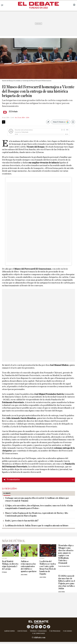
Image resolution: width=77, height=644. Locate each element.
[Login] (74, 5)
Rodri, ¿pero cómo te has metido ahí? (21, 520)
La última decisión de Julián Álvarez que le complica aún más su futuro (36, 525)
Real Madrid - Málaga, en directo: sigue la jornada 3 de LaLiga (10, 565)
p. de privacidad (54, 631)
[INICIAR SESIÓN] (74, 5)
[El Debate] (38, 4)
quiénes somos (9, 631)
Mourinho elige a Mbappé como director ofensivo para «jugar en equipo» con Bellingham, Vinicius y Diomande (65, 554)
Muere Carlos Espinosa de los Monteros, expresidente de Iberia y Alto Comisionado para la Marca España (36, 514)
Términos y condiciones (38, 631)
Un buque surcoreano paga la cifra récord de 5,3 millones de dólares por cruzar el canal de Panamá (37, 499)
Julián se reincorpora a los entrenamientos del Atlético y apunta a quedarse (29, 566)
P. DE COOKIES (67, 631)
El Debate (13, 111)
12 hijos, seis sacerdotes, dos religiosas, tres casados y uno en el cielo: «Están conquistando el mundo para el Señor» (39, 506)
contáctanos (22, 631)
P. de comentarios (38, 633)
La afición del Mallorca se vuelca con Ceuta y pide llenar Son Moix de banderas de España (48, 567)
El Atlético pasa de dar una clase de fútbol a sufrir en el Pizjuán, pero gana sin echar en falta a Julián (66, 582)
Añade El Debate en (59, 122)
